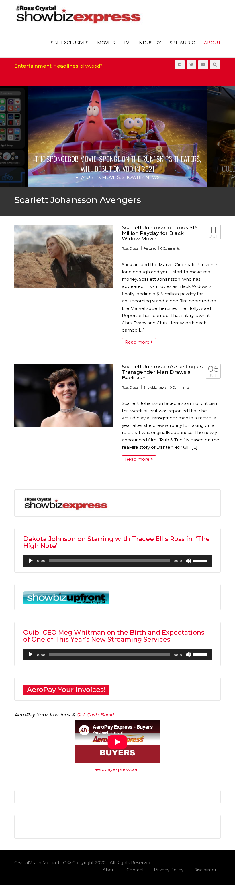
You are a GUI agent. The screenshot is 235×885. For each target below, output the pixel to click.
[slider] (201, 560)
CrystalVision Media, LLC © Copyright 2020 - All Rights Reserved (83, 862)
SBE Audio (182, 42)
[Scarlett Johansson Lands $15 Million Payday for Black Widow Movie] (63, 256)
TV (126, 42)
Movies (106, 42)
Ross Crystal (131, 248)
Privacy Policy (168, 869)
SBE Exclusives (70, 42)
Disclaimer (204, 869)
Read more (138, 342)
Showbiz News (141, 177)
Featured (87, 177)
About (212, 42)
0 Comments (170, 248)
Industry (149, 42)
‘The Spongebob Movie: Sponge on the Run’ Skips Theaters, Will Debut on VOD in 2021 (117, 163)
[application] (117, 561)
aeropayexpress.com (117, 769)
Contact (135, 869)
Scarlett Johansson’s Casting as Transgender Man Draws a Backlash (162, 372)
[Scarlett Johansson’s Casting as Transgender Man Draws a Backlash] (63, 395)
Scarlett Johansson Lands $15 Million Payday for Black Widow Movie (159, 232)
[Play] (31, 561)
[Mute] (188, 561)
